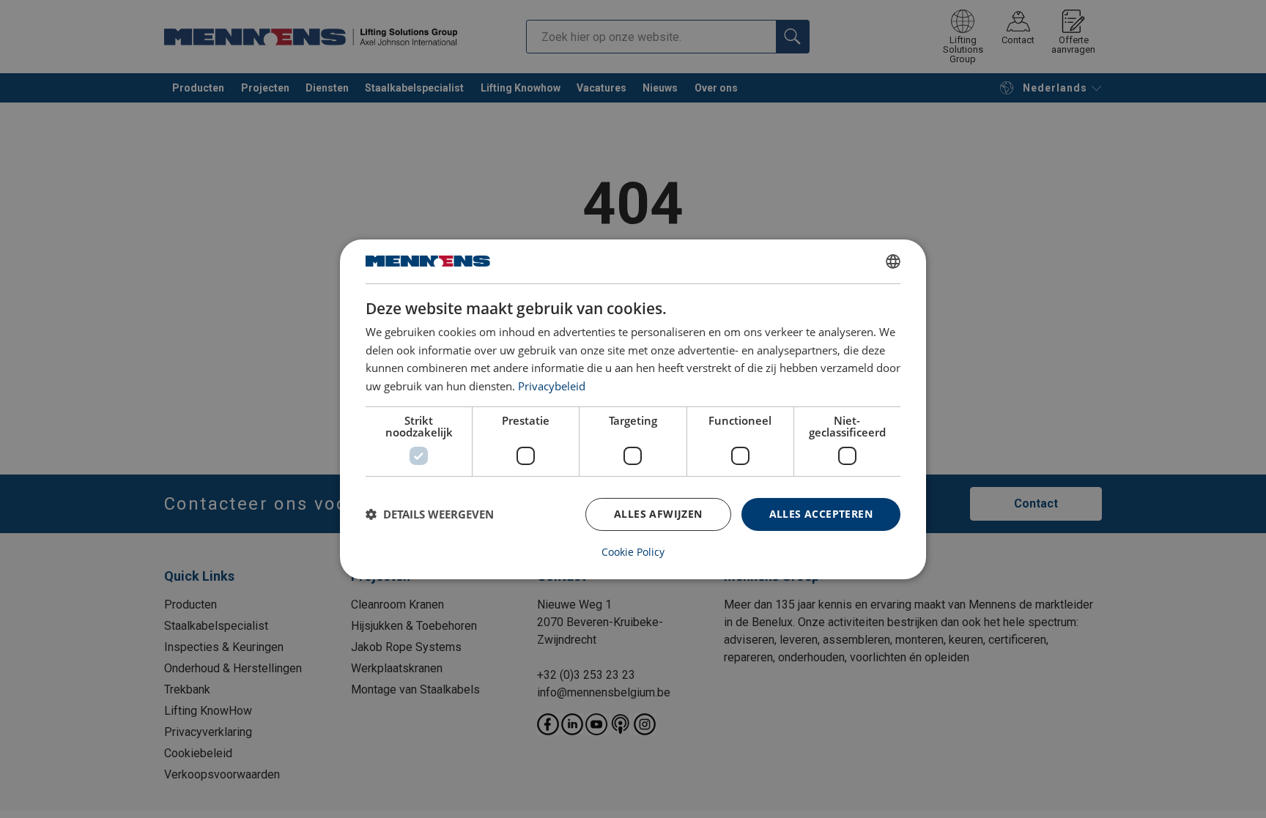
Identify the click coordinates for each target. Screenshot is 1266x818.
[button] (430, 514)
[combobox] (893, 260)
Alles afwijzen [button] (658, 514)
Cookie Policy (633, 552)
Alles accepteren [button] (821, 514)
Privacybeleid (551, 386)
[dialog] (633, 409)
